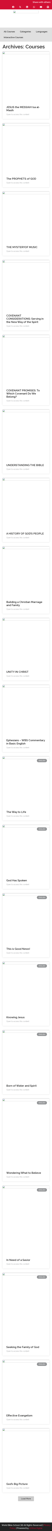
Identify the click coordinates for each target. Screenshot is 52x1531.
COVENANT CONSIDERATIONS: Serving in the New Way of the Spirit (25, 318)
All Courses (9, 31)
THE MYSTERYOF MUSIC (21, 247)
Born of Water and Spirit (21, 1085)
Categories (25, 31)
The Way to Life (16, 812)
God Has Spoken (16, 880)
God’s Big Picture (17, 1483)
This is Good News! (18, 948)
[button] (13, 7)
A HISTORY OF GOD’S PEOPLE (25, 533)
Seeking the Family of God (22, 1347)
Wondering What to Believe (23, 1172)
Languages (41, 31)
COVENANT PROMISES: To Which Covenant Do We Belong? (23, 393)
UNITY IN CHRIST (17, 671)
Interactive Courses (13, 37)
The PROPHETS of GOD (21, 178)
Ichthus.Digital (35, 1528)
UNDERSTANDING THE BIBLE (25, 465)
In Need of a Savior (18, 1260)
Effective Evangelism (19, 1415)
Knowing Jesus (15, 1017)
